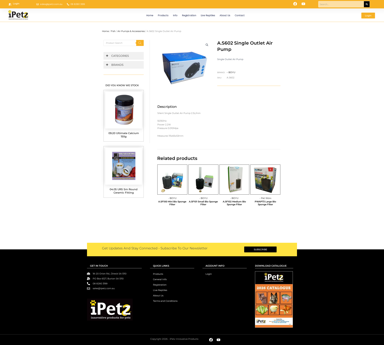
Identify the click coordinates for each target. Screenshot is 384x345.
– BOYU (231, 72)
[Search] (367, 4)
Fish (113, 31)
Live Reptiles (208, 15)
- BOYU (172, 198)
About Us (225, 15)
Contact (240, 15)
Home (149, 15)
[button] (207, 45)
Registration (189, 15)
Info (175, 15)
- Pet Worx (265, 198)
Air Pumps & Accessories (131, 31)
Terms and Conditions (165, 301)
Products (163, 15)
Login (16, 3)
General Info (160, 279)
